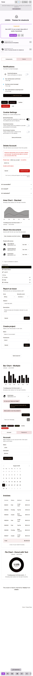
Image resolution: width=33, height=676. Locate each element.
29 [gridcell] (12, 471)
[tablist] (16, 59)
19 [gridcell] (12, 481)
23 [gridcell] (3, 485)
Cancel (6, 170)
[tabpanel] (16, 321)
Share (25, 2)
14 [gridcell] (17, 478)
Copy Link (26, 236)
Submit (27, 318)
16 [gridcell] (3, 481)
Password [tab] (24, 432)
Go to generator (16, 8)
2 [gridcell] (3, 474)
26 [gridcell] (3, 471)
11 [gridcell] (9, 478)
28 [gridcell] (9, 471)
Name (4, 331)
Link (13, 106)
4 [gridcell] (9, 474)
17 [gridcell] (6, 481)
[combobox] (25, 244)
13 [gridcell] (14, 478)
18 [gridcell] (9, 481)
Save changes (8, 458)
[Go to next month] (29, 466)
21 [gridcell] (17, 481)
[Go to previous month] (4, 466)
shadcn (16, 589)
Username (6, 450)
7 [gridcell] (17, 474)
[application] (16, 212)
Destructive (5, 106)
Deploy (27, 345)
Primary (4, 102)
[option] (16, 267)
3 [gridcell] (6, 474)
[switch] (27, 74)
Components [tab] (9, 59)
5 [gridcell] (20, 488)
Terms (23, 607)
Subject (5, 300)
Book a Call (13, 35)
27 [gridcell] (6, 471)
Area (4, 294)
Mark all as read (17, 95)
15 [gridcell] (20, 478)
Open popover (16, 355)
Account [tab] (9, 432)
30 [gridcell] (14, 471)
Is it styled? (4, 189)
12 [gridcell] (12, 478)
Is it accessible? (6, 184)
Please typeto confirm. (14, 160)
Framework (6, 337)
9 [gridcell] (3, 478)
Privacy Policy (29, 607)
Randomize (16, 669)
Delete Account (24, 170)
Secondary (12, 102)
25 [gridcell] (9, 485)
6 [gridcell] (14, 474)
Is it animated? (5, 193)
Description (6, 307)
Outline (20, 102)
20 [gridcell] (14, 481)
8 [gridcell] (20, 474)
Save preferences (16, 137)
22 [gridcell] (20, 481)
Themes (24, 587)
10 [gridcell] (6, 478)
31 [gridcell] (17, 471)
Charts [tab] (24, 59)
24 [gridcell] (6, 485)
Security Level (21, 294)
